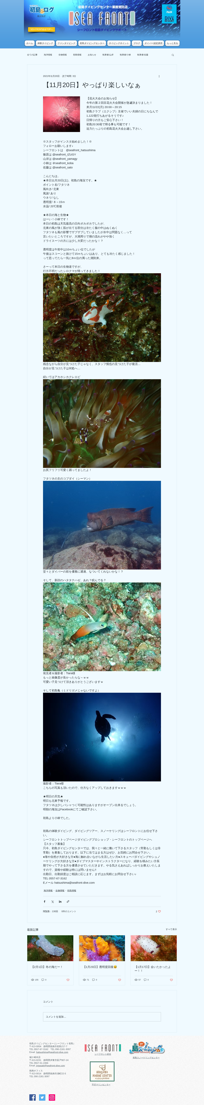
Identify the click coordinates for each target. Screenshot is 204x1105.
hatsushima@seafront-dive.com (52, 1052)
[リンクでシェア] (67, 901)
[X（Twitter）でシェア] (52, 901)
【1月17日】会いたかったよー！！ (153, 968)
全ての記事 (32, 55)
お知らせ (92, 55)
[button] (172, 55)
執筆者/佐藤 (142, 55)
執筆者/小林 (125, 55)
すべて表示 (171, 929)
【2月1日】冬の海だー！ (47, 967)
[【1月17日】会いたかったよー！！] (154, 948)
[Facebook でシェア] (44, 901)
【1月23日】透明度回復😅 (100, 967)
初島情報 (77, 55)
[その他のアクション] (159, 76)
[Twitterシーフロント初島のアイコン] (42, 1097)
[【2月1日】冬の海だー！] (50, 948)
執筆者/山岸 (107, 55)
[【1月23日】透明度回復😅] (102, 948)
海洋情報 (48, 55)
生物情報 (62, 55)
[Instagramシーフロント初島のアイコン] (52, 1097)
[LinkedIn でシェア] (60, 901)
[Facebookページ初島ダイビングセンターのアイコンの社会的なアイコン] (32, 1097)
